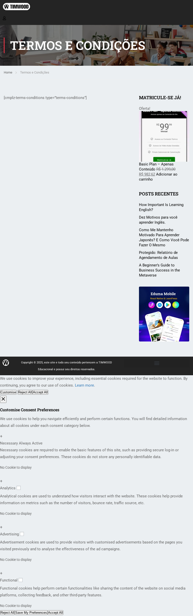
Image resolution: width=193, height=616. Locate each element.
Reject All (25, 392)
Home (8, 72)
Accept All (40, 392)
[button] (157, 363)
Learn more (84, 385)
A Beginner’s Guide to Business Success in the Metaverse (159, 270)
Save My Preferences (31, 612)
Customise (8, 392)
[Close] (3, 399)
